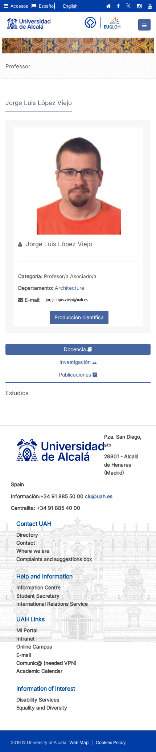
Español (46, 6)
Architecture (69, 288)
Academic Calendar (39, 671)
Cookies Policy (111, 742)
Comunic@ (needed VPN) (46, 663)
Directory (27, 535)
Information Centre (38, 587)
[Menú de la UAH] (144, 25)
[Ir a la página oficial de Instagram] (140, 6)
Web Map (79, 742)
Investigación (75, 362)
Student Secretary (37, 596)
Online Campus (34, 646)
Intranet (25, 638)
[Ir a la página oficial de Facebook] (119, 6)
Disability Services (37, 699)
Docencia (75, 349)
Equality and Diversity (41, 707)
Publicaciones (76, 374)
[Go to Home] (28, 20)
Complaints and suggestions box (54, 559)
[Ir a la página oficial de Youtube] (150, 6)
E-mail (23, 655)
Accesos (18, 6)
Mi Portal (26, 630)
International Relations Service (52, 604)
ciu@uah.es (98, 496)
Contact (25, 543)
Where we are (32, 551)
